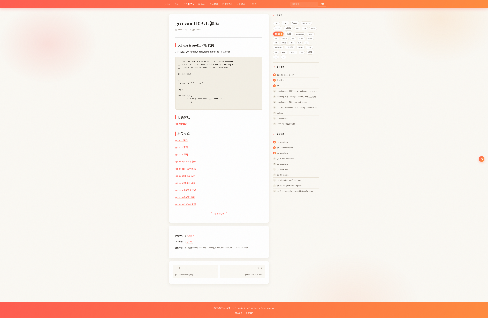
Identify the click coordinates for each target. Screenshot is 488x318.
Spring (295, 23)
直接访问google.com (285, 75)
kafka (284, 52)
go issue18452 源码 (185, 176)
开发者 (284, 43)
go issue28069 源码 (185, 190)
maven (313, 28)
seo (276, 57)
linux (203, 4)
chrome (300, 47)
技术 (292, 43)
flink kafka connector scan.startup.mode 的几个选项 (298, 107)
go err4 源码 (181, 154)
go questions (282, 142)
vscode (285, 38)
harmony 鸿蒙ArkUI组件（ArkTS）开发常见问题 (296, 96)
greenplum (278, 47)
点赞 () (220, 214)
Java (285, 23)
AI (178, 4)
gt (278, 86)
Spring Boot (306, 23)
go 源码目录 (181, 124)
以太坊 (310, 38)
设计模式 (293, 52)
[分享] (481, 159)
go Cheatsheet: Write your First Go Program (295, 191)
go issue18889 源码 (185, 183)
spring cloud (300, 34)
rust (283, 57)
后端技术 (190, 4)
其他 (254, 4)
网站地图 (238, 313)
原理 (302, 52)
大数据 (215, 4)
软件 (289, 33)
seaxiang (254, 308)
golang (189, 241)
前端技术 (228, 4)
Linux (276, 23)
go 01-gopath (282, 175)
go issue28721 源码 (185, 197)
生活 (304, 28)
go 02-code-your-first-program (290, 180)
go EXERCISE (282, 169)
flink (276, 52)
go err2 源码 (181, 147)
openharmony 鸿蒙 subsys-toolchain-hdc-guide (297, 91)
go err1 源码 (181, 140)
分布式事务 (290, 47)
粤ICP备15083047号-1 (223, 308)
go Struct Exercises (285, 148)
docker (277, 28)
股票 (299, 43)
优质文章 (280, 80)
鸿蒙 (310, 52)
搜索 (322, 4)
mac (276, 38)
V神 (276, 43)
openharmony (282, 118)
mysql (309, 47)
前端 (297, 28)
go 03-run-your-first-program (289, 186)
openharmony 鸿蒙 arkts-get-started (292, 102)
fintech (311, 34)
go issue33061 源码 (185, 204)
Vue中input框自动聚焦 (286, 124)
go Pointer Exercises (285, 158)
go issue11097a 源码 (185, 161)
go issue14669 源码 (185, 169)
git (306, 43)
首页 (168, 4)
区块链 (242, 4)
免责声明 (249, 313)
